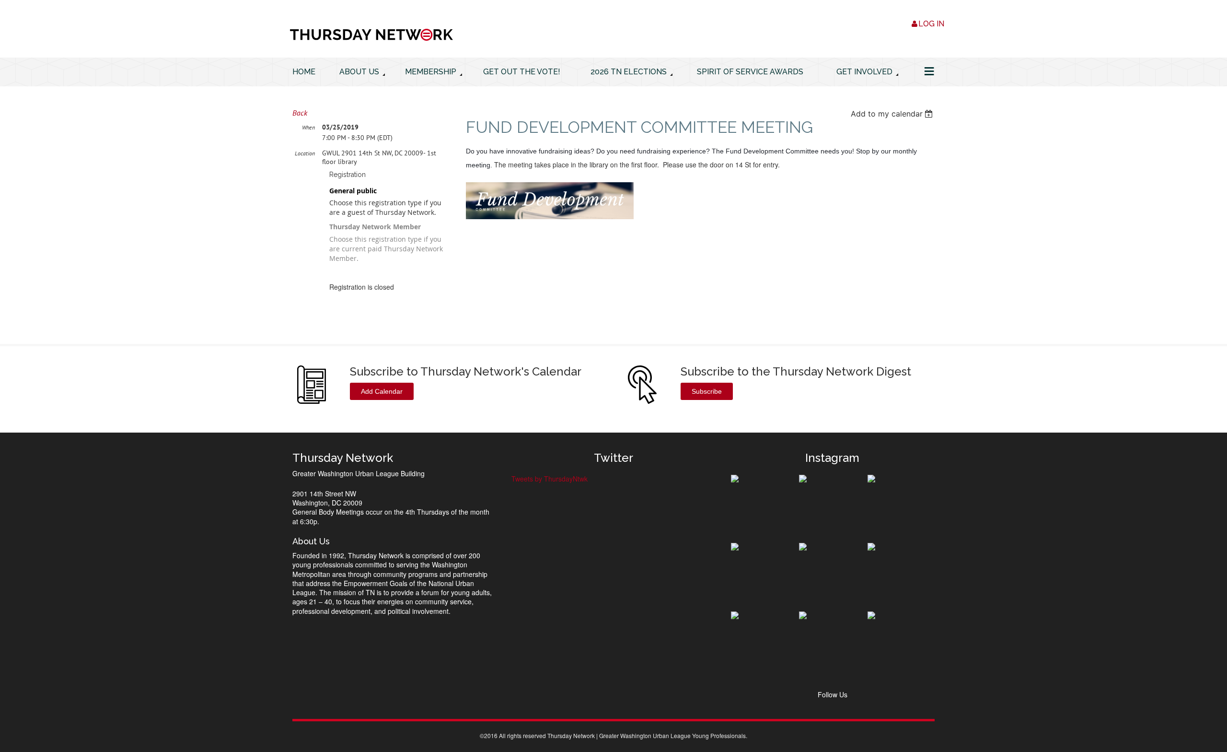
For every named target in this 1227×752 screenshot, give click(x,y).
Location (305, 153)
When (308, 127)
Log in (931, 23)
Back (299, 113)
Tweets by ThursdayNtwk (549, 478)
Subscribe (707, 391)
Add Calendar (382, 391)
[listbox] (893, 113)
